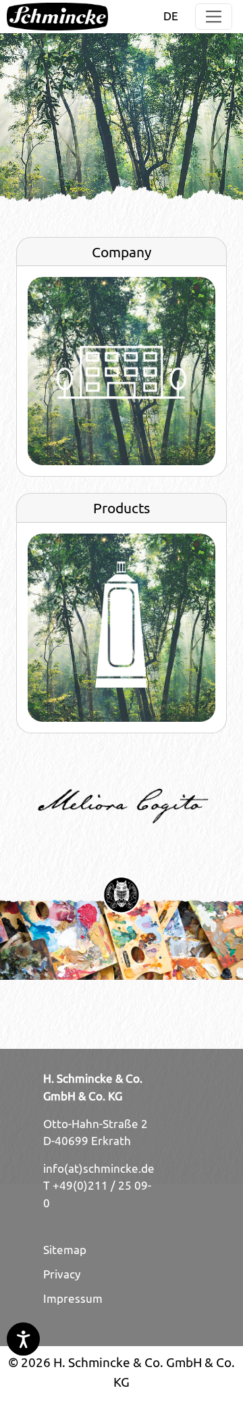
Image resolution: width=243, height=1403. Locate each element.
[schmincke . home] (57, 16)
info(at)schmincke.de (99, 1168)
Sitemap (64, 1250)
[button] (213, 16)
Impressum (73, 1298)
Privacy (61, 1274)
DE (170, 16)
